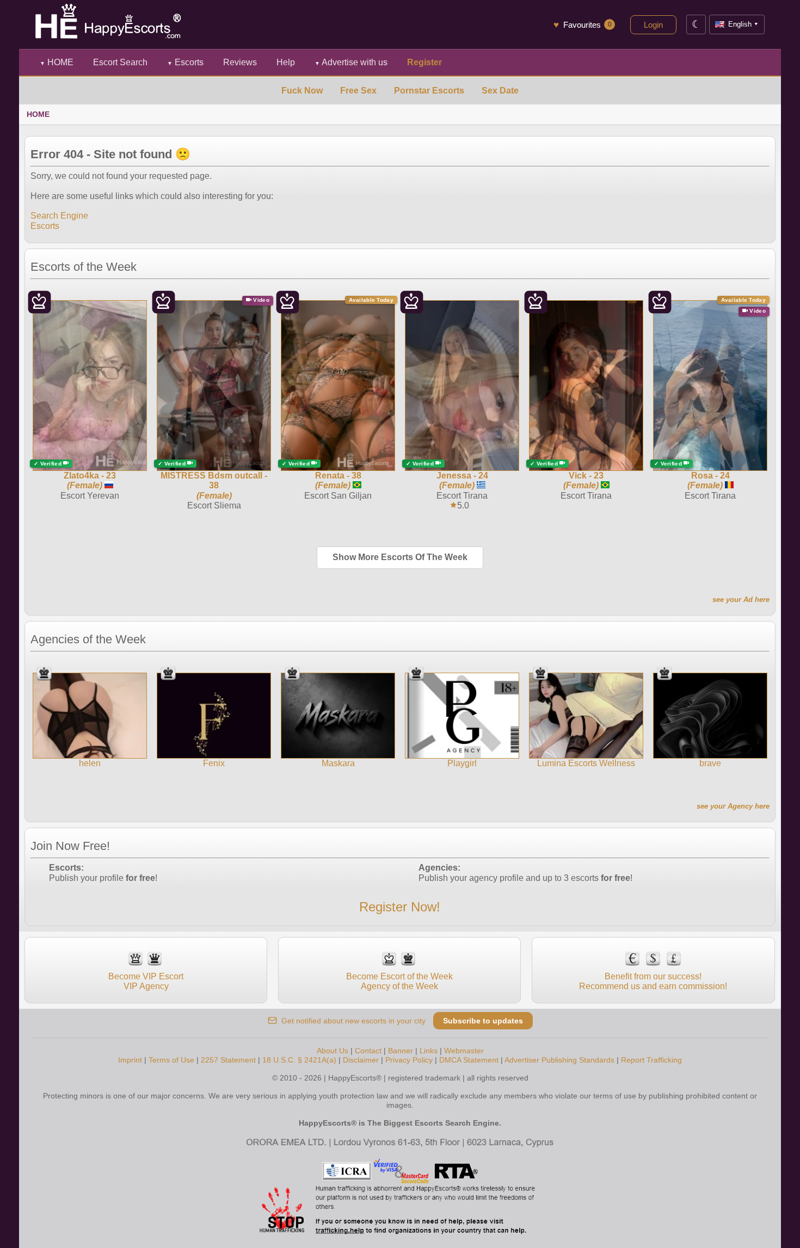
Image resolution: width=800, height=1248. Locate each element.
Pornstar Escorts (429, 90)
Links (429, 1050)
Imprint (130, 1059)
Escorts (185, 62)
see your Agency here (733, 806)
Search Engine (59, 215)
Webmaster (464, 1050)
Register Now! (399, 906)
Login (653, 24)
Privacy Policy (409, 1059)
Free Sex (358, 90)
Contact (368, 1050)
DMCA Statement (469, 1059)
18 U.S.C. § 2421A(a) (299, 1059)
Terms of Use (171, 1059)
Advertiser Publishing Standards (559, 1059)
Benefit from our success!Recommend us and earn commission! (653, 981)
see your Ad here (741, 599)
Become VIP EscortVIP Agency (145, 981)
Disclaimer (361, 1059)
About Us (332, 1050)
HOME (56, 62)
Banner (400, 1050)
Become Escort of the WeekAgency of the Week (399, 981)
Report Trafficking (651, 1059)
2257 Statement (228, 1059)
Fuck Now (302, 90)
